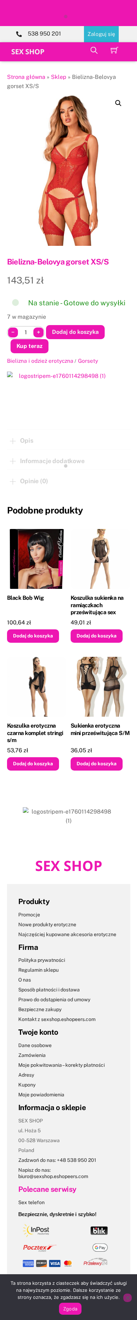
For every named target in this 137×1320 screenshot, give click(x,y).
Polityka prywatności (41, 960)
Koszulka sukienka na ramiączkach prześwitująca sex (97, 605)
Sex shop (28, 51)
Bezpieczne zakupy (39, 1009)
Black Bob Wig (25, 597)
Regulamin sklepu (38, 970)
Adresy (26, 1075)
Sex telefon (31, 1202)
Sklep (58, 77)
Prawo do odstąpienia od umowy (54, 999)
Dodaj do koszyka (75, 332)
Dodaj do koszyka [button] (33, 636)
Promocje (29, 914)
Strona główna (26, 77)
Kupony (26, 1085)
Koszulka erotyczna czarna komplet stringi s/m (35, 733)
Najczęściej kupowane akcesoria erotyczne (67, 934)
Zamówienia (32, 1055)
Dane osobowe (35, 1045)
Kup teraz (30, 346)
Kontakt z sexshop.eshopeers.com (57, 1019)
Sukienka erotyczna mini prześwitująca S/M (100, 729)
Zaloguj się (101, 34)
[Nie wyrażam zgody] (127, 1298)
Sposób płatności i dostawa (49, 989)
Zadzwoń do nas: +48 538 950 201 (57, 1160)
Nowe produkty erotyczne (47, 924)
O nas (24, 980)
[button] (118, 103)
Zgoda (70, 1309)
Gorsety (88, 360)
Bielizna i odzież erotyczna (40, 360)
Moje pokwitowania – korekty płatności (61, 1065)
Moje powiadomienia (41, 1094)
